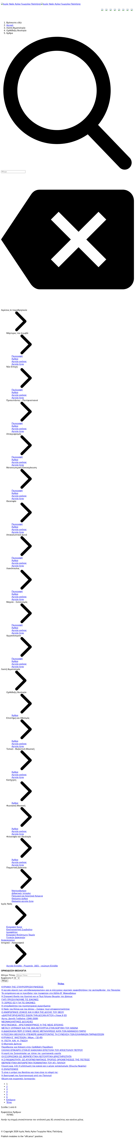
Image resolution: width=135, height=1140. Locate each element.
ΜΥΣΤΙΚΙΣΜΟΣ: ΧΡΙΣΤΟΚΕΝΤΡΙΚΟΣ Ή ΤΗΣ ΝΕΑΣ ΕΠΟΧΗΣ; (32, 1025)
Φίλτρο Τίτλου (8, 975)
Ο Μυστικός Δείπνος (11, 1044)
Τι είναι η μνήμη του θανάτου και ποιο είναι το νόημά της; (29, 1072)
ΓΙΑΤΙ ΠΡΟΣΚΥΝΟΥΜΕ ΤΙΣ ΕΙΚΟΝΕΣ (20, 999)
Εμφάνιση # (7, 978)
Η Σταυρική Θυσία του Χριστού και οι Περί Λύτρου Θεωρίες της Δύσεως (37, 996)
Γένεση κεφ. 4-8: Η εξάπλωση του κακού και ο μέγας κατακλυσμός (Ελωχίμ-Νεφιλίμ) (43, 1066)
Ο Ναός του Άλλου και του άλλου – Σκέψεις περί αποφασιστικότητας (35, 1009)
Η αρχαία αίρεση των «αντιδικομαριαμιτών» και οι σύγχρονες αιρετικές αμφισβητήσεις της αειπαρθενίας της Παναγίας (60, 990)
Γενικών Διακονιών (15, 937)
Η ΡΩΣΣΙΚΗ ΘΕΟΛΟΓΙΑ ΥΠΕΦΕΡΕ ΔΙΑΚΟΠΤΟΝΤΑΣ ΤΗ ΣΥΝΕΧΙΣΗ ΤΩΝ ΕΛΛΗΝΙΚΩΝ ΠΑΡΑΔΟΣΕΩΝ (52, 1034)
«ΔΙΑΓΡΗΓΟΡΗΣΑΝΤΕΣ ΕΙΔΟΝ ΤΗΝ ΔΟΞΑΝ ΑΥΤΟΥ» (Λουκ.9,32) (34, 1015)
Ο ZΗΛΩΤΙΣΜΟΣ (9, 1069)
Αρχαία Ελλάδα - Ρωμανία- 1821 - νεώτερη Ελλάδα (32, 966)
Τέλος (9, 1102)
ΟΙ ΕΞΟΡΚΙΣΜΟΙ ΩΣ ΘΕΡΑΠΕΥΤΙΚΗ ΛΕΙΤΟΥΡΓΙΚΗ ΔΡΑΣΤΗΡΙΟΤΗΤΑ (36, 1056)
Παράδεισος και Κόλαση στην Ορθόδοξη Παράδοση (27, 1047)
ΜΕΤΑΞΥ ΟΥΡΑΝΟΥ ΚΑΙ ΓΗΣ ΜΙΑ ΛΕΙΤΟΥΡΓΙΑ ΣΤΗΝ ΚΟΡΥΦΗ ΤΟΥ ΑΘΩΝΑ (39, 1028)
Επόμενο (10, 1099)
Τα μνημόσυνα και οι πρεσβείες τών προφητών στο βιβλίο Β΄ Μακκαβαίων (38, 993)
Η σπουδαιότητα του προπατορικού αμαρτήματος (26, 1006)
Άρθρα (15, 359)
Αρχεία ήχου (18, 364)
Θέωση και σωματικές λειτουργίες (18, 1078)
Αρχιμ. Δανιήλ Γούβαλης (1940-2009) (19, 1018)
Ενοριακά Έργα (14, 927)
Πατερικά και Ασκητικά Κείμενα (27, 896)
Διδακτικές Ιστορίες (21, 893)
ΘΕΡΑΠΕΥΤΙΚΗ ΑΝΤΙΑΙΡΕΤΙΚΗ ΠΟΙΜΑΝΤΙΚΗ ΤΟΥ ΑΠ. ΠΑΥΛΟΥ (33, 1063)
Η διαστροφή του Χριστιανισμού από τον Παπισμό (26, 1075)
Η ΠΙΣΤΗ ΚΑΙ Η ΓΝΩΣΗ (14, 1040)
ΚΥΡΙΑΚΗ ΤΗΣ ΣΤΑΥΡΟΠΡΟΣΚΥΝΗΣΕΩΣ (22, 987)
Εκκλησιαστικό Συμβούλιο (19, 929)
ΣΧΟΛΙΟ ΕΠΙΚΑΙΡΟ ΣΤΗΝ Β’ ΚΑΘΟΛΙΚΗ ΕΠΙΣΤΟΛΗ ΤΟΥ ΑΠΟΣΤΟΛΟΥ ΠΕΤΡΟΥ (42, 1050)
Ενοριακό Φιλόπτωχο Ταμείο (20, 935)
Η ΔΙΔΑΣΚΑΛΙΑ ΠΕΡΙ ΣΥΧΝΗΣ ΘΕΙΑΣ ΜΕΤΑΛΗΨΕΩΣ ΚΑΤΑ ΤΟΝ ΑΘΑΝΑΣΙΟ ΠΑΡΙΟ (43, 1031)
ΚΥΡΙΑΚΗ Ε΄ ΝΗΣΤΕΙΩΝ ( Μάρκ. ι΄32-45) (22, 1037)
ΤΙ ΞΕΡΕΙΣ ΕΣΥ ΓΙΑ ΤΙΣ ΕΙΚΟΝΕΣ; (18, 1002)
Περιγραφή (17, 356)
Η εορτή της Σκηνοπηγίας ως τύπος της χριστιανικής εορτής (31, 1053)
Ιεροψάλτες (12, 932)
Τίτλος (61, 983)
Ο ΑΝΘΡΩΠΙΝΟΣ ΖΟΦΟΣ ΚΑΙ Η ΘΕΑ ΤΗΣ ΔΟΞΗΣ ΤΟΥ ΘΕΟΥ (32, 1012)
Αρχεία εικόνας (19, 361)
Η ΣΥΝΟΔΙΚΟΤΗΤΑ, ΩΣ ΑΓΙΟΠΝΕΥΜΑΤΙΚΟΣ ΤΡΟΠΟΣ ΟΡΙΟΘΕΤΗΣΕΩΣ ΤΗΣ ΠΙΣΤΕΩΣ (45, 1059)
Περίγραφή (17, 390)
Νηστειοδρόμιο (19, 890)
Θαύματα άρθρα (20, 898)
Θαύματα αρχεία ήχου (22, 901)
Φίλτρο (4, 981)
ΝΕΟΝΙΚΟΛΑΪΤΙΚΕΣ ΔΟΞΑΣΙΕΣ (17, 1021)
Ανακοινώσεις (8, 940)
